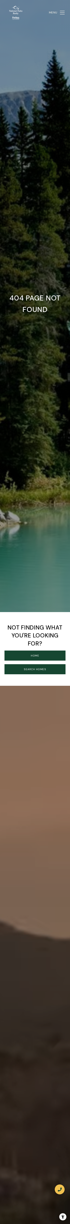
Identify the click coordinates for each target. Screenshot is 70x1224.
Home (35, 655)
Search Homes (35, 669)
